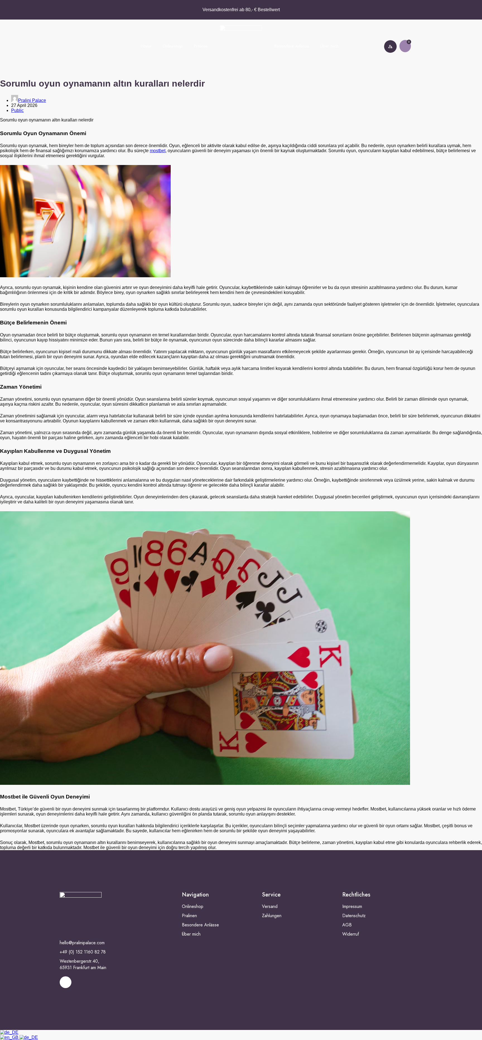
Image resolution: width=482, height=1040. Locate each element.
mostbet (157, 150)
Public (17, 110)
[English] (10, 1037)
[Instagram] (65, 982)
